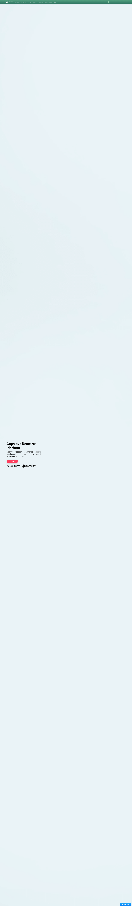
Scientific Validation (37, 2)
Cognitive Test (18, 2)
